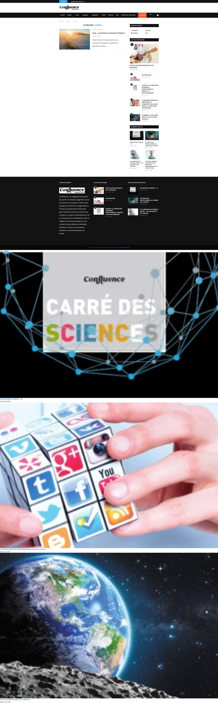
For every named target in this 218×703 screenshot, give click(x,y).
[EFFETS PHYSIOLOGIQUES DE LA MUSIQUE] (144, 53)
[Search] (155, 15)
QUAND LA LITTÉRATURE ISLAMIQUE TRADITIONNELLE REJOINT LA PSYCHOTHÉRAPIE (150, 89)
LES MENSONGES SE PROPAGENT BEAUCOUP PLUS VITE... (23, 549)
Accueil (61, 21)
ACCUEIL (62, 15)
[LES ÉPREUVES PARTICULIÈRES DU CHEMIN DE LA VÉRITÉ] (152, 135)
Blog (117, 15)
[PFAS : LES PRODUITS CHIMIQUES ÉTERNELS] (74, 39)
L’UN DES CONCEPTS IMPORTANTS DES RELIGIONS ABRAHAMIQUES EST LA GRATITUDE (151, 165)
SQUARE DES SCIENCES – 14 (11, 399)
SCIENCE (69, 15)
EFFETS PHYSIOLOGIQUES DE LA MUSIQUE (141, 66)
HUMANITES (95, 15)
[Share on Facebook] (107, 50)
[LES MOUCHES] (135, 77)
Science (68, 21)
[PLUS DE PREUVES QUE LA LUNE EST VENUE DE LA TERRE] (109, 625)
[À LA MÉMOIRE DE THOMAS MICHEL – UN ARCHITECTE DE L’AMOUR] (136, 154)
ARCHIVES (110, 15)
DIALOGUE (85, 15)
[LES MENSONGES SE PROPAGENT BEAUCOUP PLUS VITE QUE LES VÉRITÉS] (109, 475)
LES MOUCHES (146, 75)
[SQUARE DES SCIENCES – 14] (109, 325)
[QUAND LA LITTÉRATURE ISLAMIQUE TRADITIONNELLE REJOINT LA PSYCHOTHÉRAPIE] (135, 87)
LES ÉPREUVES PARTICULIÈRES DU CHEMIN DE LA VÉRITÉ (151, 143)
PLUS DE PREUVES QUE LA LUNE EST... (15, 699)
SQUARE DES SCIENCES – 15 (78, 1)
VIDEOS (104, 15)
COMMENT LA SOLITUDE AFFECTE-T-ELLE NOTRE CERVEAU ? (150, 117)
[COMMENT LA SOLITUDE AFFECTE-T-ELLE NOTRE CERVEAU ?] (135, 117)
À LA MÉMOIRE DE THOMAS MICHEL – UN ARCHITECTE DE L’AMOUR (136, 164)
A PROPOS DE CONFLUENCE (128, 15)
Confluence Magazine (124, 247)
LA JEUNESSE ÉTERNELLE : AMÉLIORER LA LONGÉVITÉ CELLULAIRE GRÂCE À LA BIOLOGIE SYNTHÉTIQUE (150, 104)
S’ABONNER (142, 15)
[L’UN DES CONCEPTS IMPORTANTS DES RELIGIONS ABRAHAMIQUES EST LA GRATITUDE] (152, 154)
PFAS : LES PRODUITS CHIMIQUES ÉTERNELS (108, 33)
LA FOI (77, 15)
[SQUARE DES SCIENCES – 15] (136, 135)
